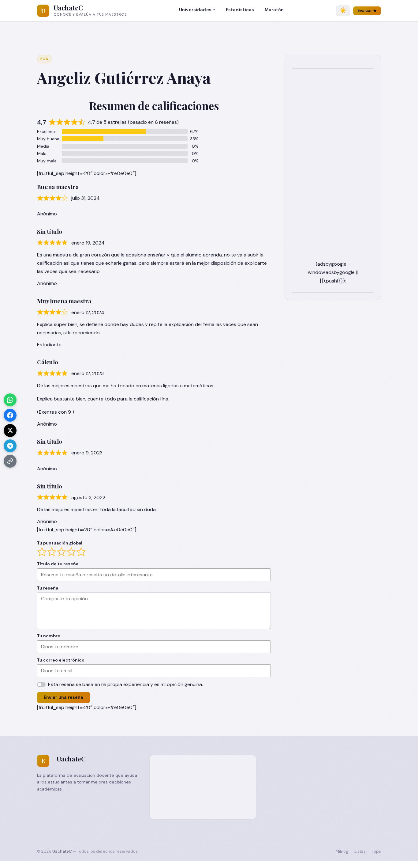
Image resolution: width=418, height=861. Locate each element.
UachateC (68, 7)
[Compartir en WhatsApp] (10, 399)
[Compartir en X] (10, 430)
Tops (376, 851)
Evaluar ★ (367, 10)
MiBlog (342, 851)
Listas (360, 851)
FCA (44, 59)
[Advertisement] (333, 168)
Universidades (195, 10)
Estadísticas (240, 10)
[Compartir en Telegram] (10, 445)
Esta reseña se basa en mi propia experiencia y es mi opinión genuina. (125, 684)
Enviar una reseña (63, 697)
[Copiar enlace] (10, 461)
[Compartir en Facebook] (10, 415)
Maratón (274, 10)
